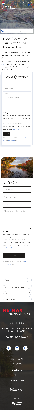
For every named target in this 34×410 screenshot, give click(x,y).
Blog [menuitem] (17, 375)
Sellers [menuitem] (17, 369)
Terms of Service (11, 140)
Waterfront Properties (13, 287)
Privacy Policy (15, 129)
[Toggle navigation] (30, 6)
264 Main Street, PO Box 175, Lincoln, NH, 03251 (17, 330)
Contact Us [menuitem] (17, 380)
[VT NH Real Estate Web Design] (17, 404)
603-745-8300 (27, 3)
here (2, 64)
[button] (3, 31)
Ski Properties (8, 299)
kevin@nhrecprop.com (17, 336)
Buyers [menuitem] (17, 364)
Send (7, 134)
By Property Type (10, 293)
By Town (6, 281)
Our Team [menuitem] (17, 359)
